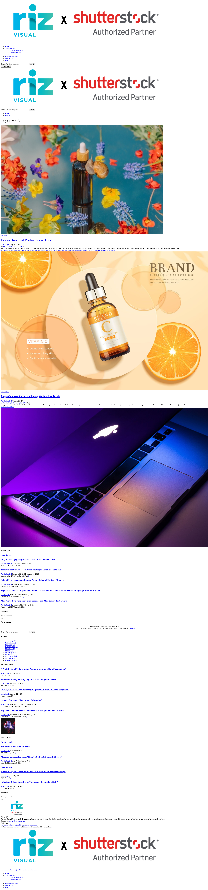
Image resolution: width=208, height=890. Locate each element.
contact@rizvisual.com (17, 821)
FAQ (11, 54)
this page (133, 628)
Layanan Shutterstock (17, 50)
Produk (88, 250)
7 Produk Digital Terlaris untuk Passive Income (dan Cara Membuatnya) (33, 669)
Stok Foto (10, 658)
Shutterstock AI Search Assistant (15, 746)
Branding (12, 250)
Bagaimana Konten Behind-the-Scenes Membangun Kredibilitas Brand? (33, 710)
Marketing (10, 653)
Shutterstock (102, 250)
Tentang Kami (10, 48)
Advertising (5, 250)
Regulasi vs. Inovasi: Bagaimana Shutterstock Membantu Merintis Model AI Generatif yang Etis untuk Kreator (50, 590)
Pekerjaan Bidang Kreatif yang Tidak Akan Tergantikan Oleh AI (30, 782)
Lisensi (9, 651)
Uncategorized (11, 660)
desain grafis (19, 250)
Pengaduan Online (11, 56)
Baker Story (10, 643)
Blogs (7, 60)
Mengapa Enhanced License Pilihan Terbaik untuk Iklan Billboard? (31, 757)
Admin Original (6, 401)
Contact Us (9, 58)
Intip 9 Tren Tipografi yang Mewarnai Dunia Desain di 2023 (28, 559)
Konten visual (74, 250)
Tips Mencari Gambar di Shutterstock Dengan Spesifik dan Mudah (31, 570)
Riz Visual (94, 250)
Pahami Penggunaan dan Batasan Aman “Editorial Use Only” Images (32, 580)
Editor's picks (7, 742)
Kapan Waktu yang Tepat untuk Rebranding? (21, 700)
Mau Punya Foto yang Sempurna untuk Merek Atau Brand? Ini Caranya (34, 601)
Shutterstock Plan (15, 52)
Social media (110, 250)
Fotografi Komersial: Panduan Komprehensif (26, 240)
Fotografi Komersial (56, 250)
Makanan (82, 250)
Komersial (66, 250)
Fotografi (4, 235)
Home (7, 46)
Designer (27, 250)
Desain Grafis (11, 647)
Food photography (36, 250)
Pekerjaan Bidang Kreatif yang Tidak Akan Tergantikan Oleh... (29, 679)
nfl (52, 827)
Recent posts (6, 555)
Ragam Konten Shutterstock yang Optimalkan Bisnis (30, 396)
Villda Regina (5, 244)
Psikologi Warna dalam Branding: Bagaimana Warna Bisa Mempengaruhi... (35, 690)
